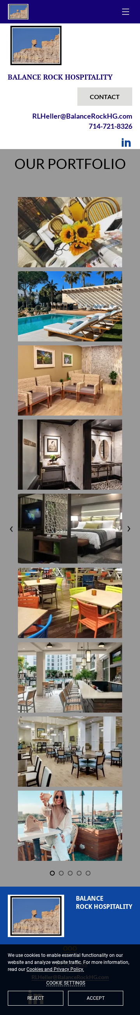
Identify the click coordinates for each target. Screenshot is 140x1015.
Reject (35, 998)
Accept (96, 998)
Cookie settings (65, 983)
